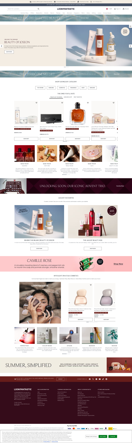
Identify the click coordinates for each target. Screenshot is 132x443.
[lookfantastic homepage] (66, 9)
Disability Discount (82, 402)
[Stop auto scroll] (130, 26)
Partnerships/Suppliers (83, 407)
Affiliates (80, 405)
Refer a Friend (81, 410)
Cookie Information (62, 395)
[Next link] (117, 160)
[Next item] (117, 121)
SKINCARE (92, 87)
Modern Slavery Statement (64, 397)
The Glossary (81, 393)
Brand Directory (81, 395)
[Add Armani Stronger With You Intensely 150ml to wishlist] (88, 102)
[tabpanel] (66, 121)
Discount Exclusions (42, 395)
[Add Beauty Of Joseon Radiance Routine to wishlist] (36, 102)
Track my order (40, 405)
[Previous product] (70, 303)
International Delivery (42, 400)
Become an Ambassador (83, 413)
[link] (117, 9)
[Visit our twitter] (93, 379)
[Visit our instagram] (96, 379)
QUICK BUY (26, 138)
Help (38, 392)
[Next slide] (130, 46)
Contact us (40, 402)
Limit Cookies (103, 436)
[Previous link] (15, 160)
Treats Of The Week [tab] (56, 97)
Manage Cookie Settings (91, 436)
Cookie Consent (18, 402)
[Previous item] (15, 121)
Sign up (60, 379)
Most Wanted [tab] (78, 97)
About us (80, 392)
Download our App (41, 393)
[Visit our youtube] (99, 379)
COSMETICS (62, 87)
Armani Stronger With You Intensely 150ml (77, 126)
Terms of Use (55, 441)
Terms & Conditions (62, 392)
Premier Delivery (41, 403)
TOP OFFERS (40, 87)
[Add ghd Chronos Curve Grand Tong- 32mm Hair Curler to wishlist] (62, 102)
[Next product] (114, 303)
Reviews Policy (61, 400)
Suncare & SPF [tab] (68, 97)
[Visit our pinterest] (106, 379)
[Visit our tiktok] (103, 379)
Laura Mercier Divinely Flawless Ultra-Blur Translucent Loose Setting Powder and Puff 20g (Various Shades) (103, 128)
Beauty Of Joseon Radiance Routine (24, 126)
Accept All (113, 436)
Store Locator (101, 392)
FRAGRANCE (73, 87)
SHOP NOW (9, 51)
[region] (66, 436)
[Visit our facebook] (89, 379)
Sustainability (61, 398)
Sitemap (80, 408)
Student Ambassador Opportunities (86, 415)
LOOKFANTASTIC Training (103, 397)
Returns (39, 397)
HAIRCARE (51, 87)
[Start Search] (38, 8)
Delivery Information (42, 398)
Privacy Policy (61, 393)
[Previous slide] (1, 46)
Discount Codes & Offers (83, 400)
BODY (83, 87)
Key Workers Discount (83, 412)
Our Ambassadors (82, 403)
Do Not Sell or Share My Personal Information (22, 404)
